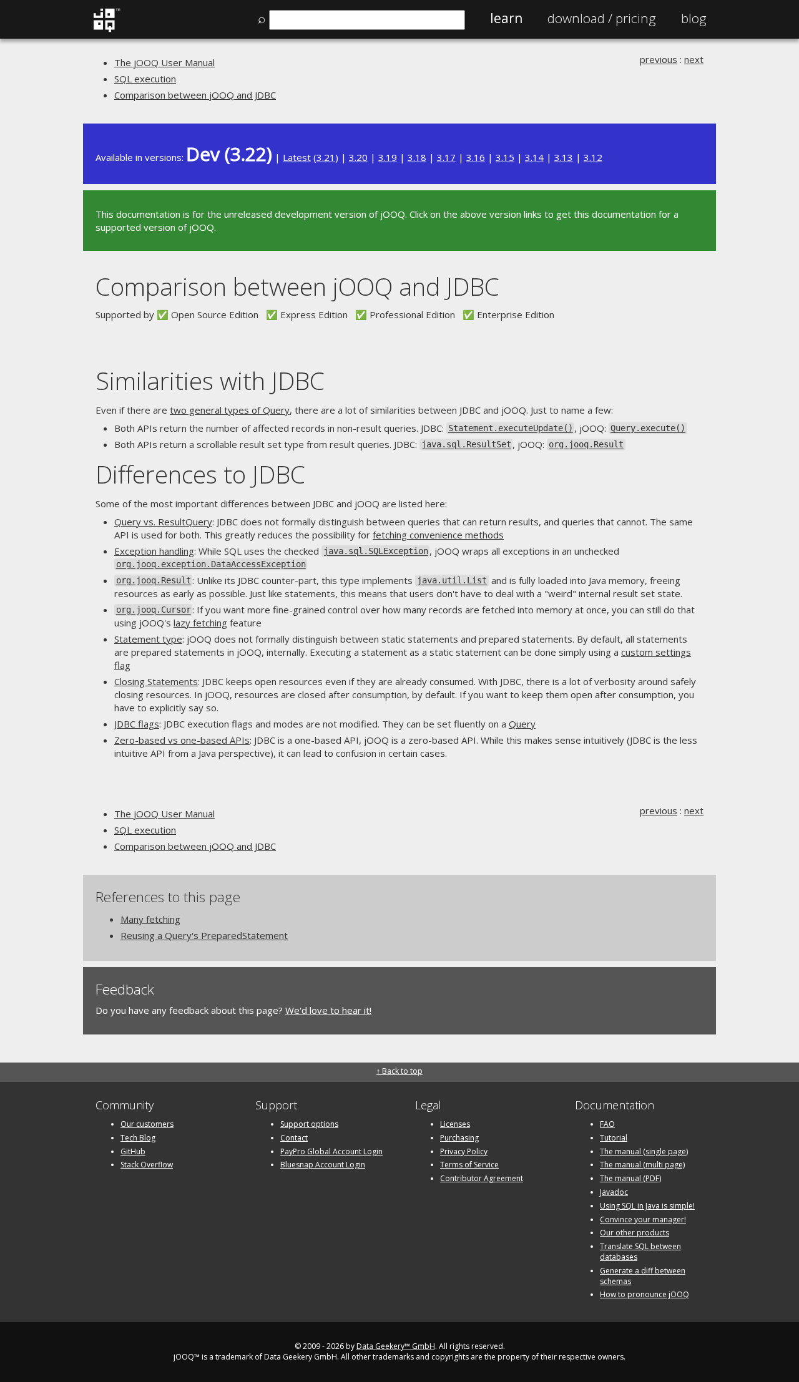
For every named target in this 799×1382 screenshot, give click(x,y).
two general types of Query (230, 410)
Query (522, 724)
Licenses (455, 1124)
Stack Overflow (146, 1164)
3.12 (593, 157)
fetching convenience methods (438, 534)
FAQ (607, 1124)
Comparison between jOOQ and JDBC (195, 95)
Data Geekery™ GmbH (395, 1346)
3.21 (325, 157)
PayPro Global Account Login (331, 1151)
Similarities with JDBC (210, 380)
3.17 (446, 157)
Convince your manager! (643, 1219)
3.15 (505, 157)
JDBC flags (136, 724)
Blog (694, 18)
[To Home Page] (106, 29)
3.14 (534, 157)
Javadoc (614, 1192)
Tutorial (613, 1137)
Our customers (147, 1124)
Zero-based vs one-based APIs (182, 740)
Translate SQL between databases (640, 1251)
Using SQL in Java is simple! (647, 1205)
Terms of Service (469, 1164)
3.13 (563, 157)
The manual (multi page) (642, 1164)
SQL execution (145, 78)
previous (658, 59)
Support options (309, 1124)
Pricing (601, 18)
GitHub (132, 1151)
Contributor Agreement (481, 1178)
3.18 (417, 157)
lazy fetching (200, 622)
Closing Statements (156, 681)
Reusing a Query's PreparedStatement (204, 935)
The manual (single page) (644, 1151)
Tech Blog (137, 1137)
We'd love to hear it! (328, 1010)
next (693, 59)
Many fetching (150, 919)
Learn (506, 18)
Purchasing (459, 1137)
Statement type (148, 639)
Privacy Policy (464, 1151)
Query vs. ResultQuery (163, 521)
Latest (297, 157)
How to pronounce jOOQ (644, 1294)
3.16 (475, 157)
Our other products (634, 1232)
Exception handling (154, 551)
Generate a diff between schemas (642, 1276)
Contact (294, 1137)
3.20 (358, 157)
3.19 (387, 157)
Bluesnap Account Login (322, 1164)
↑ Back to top (399, 1071)
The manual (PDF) (630, 1178)
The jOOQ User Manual (164, 62)
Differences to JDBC (200, 473)
